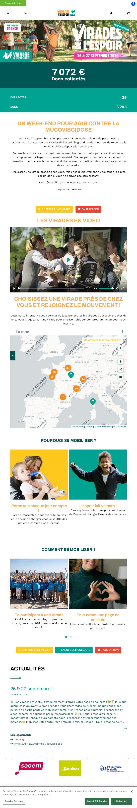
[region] (68, 797)
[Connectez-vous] (111, 13)
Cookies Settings (13, 3)
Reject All (121, 801)
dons (68, 107)
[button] (8, 13)
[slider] (51, 288)
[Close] (131, 791)
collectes (68, 97)
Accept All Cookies (97, 801)
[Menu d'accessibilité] (133, 4)
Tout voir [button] (15, 677)
